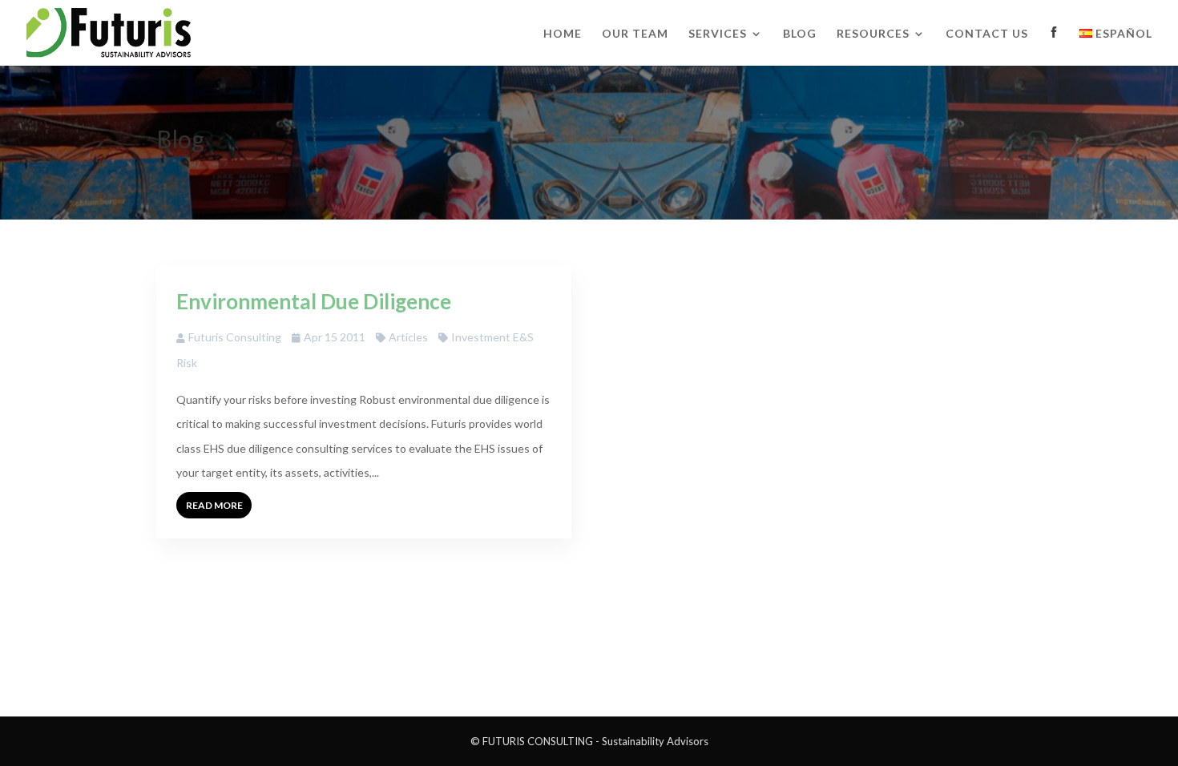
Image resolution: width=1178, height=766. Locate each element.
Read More (214, 505)
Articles (408, 337)
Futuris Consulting (234, 337)
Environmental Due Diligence (313, 301)
